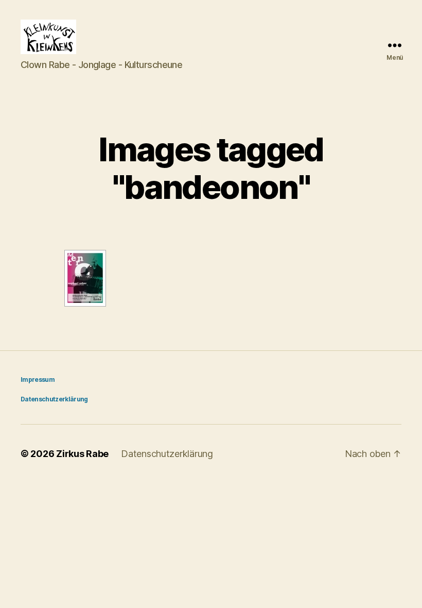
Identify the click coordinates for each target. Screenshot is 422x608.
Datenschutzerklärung (54, 399)
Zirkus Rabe (82, 453)
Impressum (38, 379)
